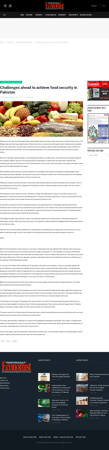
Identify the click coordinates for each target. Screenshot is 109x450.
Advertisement (5, 383)
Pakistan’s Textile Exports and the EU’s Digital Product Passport (99, 387)
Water (15, 341)
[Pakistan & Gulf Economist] (54, 6)
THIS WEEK (29, 15)
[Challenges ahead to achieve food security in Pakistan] (41, 119)
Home (22, 15)
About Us (3, 378)
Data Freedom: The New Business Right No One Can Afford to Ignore (99, 413)
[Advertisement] (54, 61)
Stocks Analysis (50, 15)
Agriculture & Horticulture (11, 82)
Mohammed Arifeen (8, 97)
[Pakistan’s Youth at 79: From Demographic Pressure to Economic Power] (44, 403)
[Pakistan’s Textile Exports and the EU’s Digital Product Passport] (82, 388)
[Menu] (4, 15)
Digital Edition (29, 437)
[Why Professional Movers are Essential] (82, 377)
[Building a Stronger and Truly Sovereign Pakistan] (44, 377)
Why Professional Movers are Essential (99, 375)
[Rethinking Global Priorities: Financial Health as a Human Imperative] (82, 401)
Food (8, 341)
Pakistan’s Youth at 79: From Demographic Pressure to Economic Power (60, 403)
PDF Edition (81, 437)
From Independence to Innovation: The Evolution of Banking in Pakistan (61, 417)
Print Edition (45, 437)
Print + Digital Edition (63, 437)
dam (2, 341)
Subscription (4, 385)
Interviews (62, 15)
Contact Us (4, 380)
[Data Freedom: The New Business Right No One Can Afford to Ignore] (82, 413)
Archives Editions (86, 15)
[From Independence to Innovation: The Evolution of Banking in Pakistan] (44, 418)
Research (39, 15)
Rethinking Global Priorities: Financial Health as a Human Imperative (99, 400)
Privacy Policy (5, 388)
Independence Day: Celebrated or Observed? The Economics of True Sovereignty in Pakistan (61, 388)
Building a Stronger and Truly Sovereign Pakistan (61, 375)
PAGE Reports (73, 15)
